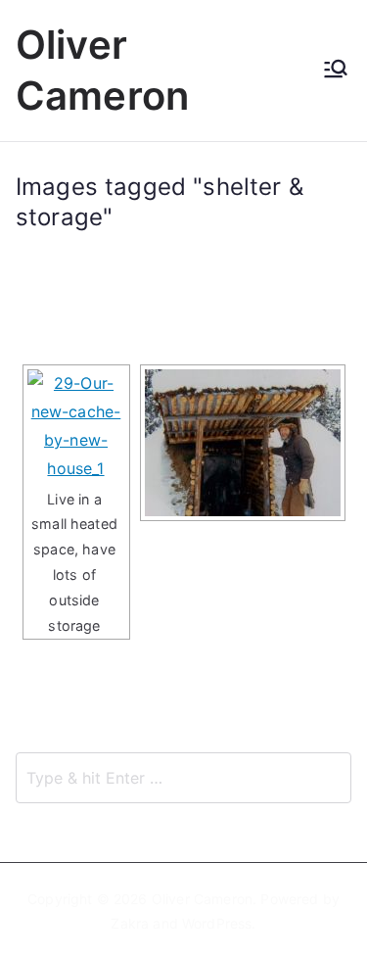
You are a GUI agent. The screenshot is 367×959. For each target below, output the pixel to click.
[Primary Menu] (335, 70)
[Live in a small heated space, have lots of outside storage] (76, 425)
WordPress (217, 923)
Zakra (130, 923)
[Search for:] (183, 777)
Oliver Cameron (202, 898)
